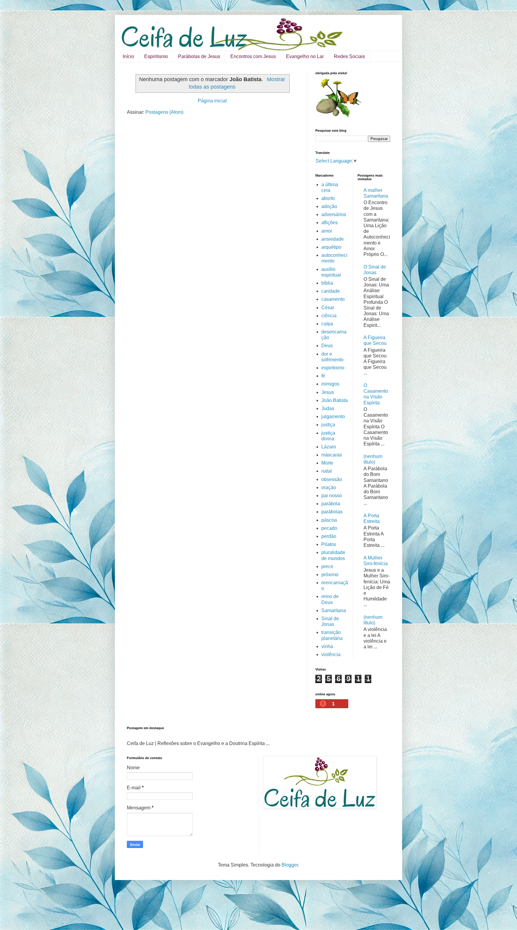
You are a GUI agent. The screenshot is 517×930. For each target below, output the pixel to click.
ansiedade (332, 239)
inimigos (330, 383)
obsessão (331, 479)
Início (128, 56)
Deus (327, 345)
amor (326, 230)
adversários (333, 214)
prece (327, 566)
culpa (327, 323)
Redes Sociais (349, 56)
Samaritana (333, 610)
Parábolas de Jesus (199, 56)
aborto (328, 198)
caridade (330, 291)
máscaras (331, 454)
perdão (328, 536)
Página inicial (212, 100)
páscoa (329, 520)
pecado (329, 528)
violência (330, 654)
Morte (327, 462)
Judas (327, 408)
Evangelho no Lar (305, 56)
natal (326, 471)
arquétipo (331, 247)
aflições (329, 222)
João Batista (334, 400)
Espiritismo (156, 56)
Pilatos (328, 544)
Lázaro (328, 446)
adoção (329, 206)
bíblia (327, 283)
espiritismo (332, 367)
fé (323, 375)
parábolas (332, 511)
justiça (328, 424)
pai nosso (331, 495)
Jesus (327, 392)
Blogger (290, 864)
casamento (333, 299)
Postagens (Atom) (164, 112)
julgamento (333, 416)
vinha (327, 646)
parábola (330, 503)
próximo (329, 574)
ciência (329, 315)
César (327, 307)
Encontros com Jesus (253, 56)
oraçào (328, 487)
